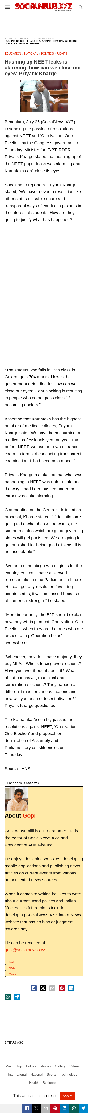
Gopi (29, 815)
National (31, 53)
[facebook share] (34, 988)
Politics (47, 53)
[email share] (52, 988)
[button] (44, 96)
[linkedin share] (71, 988)
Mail (11, 962)
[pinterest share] (62, 988)
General (25, 38)
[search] (80, 7)
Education (46, 38)
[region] (44, 22)
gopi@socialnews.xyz (25, 950)
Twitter (13, 974)
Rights (62, 53)
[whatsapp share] (8, 997)
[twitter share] (43, 988)
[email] (45, 1108)
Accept (67, 1096)
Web (12, 968)
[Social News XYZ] (43, 7)
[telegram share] (17, 997)
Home (9, 38)
